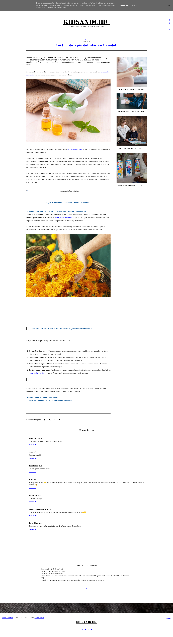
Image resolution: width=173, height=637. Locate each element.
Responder (32, 444)
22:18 (40, 523)
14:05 (39, 495)
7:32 (50, 509)
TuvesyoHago (33, 523)
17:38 (40, 466)
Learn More (125, 5)
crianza (87, 39)
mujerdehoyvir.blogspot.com (38, 509)
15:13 (44, 438)
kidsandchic (86, 22)
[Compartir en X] (49, 420)
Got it (135, 5)
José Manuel (33, 495)
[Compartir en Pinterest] (54, 420)
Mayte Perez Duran (35, 438)
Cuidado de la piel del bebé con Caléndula (86, 45)
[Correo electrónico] (59, 420)
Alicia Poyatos (33, 465)
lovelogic (39, 618)
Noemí (31, 479)
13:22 (35, 479)
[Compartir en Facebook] (44, 420)
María (31, 452)
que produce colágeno (38, 373)
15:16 (35, 452)
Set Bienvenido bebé (74, 149)
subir (168, 618)
